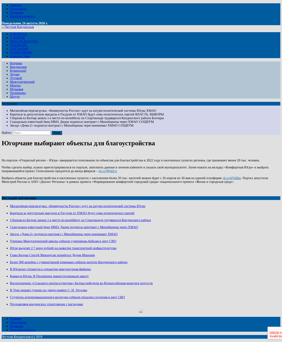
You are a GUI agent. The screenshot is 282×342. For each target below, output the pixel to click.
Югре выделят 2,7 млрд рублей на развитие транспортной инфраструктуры (63, 248)
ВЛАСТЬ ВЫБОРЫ (24, 41)
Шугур (15, 96)
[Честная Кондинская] (18, 27)
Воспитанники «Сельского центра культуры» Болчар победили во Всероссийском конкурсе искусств (81, 283)
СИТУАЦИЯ (19, 49)
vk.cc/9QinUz (107, 171)
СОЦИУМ (17, 37)
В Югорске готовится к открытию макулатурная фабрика (50, 269)
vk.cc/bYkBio (232, 178)
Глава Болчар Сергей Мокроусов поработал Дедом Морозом (52, 255)
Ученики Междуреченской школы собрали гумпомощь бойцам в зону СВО (63, 241)
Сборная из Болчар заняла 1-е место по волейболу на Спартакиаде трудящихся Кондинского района (80, 220)
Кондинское (18, 67)
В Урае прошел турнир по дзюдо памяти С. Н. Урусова (48, 290)
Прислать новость (22, 16)
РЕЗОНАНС (19, 45)
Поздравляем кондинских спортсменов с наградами (46, 304)
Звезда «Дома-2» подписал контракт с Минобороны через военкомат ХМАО (64, 234)
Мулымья (16, 89)
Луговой (16, 78)
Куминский (18, 70)
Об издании (18, 9)
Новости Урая (20, 56)
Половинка (18, 93)
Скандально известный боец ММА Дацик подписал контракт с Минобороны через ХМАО (74, 227)
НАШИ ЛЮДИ (21, 52)
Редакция (16, 12)
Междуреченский (22, 81)
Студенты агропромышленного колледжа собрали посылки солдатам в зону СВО (67, 297)
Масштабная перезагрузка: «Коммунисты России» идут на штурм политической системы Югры (77, 206)
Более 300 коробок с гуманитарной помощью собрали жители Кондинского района (68, 262)
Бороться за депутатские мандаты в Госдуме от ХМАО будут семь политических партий (72, 213)
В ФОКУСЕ (18, 34)
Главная (15, 5)
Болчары (16, 63)
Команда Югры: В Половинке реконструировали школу (49, 276)
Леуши (15, 74)
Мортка (15, 85)
